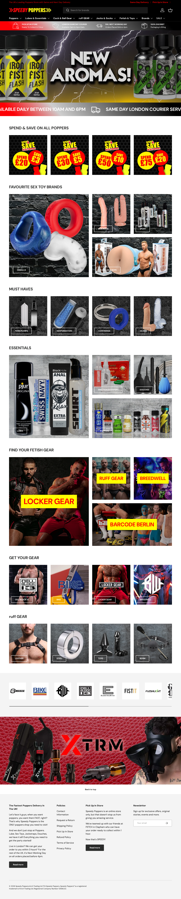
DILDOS (143, 331)
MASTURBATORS (64, 331)
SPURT (143, 229)
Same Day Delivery (139, 2)
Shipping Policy (65, 825)
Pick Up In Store (160, 2)
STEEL (59, 658)
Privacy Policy (64, 848)
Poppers (13, 18)
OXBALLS (21, 270)
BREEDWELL (145, 599)
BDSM (142, 658)
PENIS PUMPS (21, 331)
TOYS (100, 658)
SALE (159, 18)
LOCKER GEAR (105, 599)
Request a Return (66, 820)
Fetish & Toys (127, 18)
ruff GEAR (84, 18)
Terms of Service (65, 842)
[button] (170, 10)
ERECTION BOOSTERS (108, 389)
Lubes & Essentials (35, 18)
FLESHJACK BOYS (108, 270)
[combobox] (105, 10)
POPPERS (104, 431)
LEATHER (19, 658)
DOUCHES (144, 389)
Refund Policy (64, 837)
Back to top (90, 789)
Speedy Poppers (22, 886)
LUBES (20, 431)
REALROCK (103, 229)
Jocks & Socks (104, 18)
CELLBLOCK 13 (22, 599)
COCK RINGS (104, 331)
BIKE (59, 599)
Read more (18, 864)
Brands (145, 18)
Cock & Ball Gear (62, 18)
